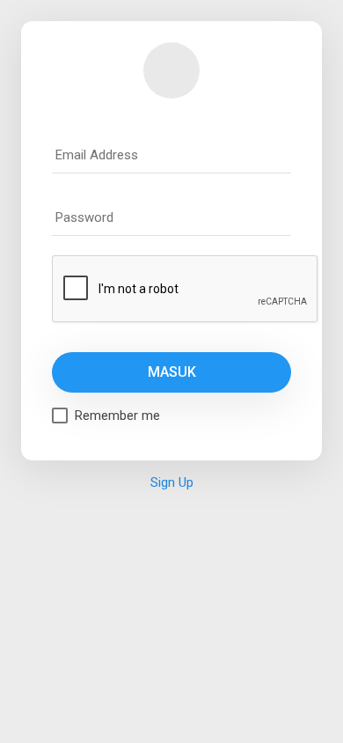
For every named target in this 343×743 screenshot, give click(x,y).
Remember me (117, 415)
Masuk (172, 372)
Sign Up (171, 482)
